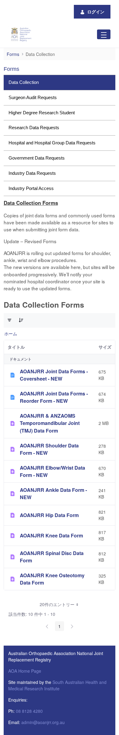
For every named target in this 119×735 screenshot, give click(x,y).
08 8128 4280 (29, 711)
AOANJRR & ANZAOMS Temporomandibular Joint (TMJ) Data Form (50, 423)
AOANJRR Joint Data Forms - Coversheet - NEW (54, 375)
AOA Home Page (24, 671)
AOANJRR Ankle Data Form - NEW (53, 493)
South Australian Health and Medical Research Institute (57, 685)
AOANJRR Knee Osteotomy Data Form (52, 579)
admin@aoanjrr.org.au (43, 722)
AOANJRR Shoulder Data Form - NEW (49, 449)
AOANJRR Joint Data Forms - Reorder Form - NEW (54, 397)
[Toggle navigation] (103, 34)
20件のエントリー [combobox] (57, 604)
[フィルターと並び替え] (9, 320)
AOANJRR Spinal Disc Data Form (52, 557)
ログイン (95, 12)
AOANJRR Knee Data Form (51, 535)
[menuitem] (59, 82)
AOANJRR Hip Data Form (49, 515)
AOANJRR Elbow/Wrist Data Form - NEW (52, 471)
